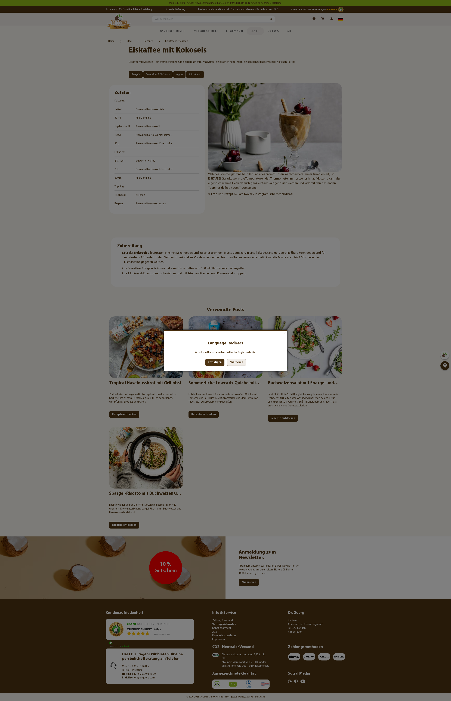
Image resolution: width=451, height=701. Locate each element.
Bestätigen (215, 362)
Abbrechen (284, 333)
